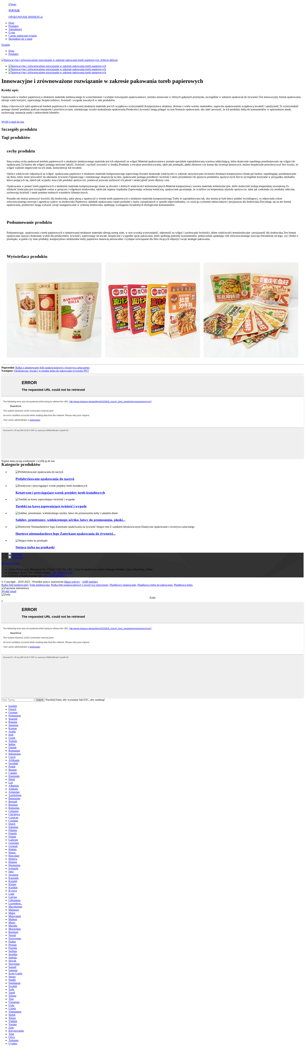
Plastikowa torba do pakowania (154, 584)
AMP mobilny (90, 581)
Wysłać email (8, 591)
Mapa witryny (72, 581)
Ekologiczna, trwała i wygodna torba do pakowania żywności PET (51, 370)
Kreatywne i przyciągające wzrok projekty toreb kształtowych (60, 492)
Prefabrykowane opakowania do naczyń (45, 479)
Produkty (13, 26)
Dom (11, 22)
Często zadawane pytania (22, 35)
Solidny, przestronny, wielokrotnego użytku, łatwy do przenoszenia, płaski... (70, 520)
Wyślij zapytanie (10, 563)
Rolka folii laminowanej (14, 584)
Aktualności (15, 29)
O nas (11, 32)
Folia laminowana (40, 584)
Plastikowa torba (183, 584)
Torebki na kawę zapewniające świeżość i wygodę (51, 506)
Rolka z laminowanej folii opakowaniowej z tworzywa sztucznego (52, 367)
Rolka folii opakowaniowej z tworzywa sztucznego (79, 584)
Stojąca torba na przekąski (35, 547)
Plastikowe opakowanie (123, 584)
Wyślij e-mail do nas (12, 121)
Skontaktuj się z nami (20, 38)
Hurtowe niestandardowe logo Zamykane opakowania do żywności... (66, 533)
